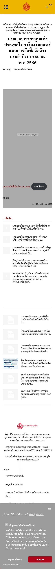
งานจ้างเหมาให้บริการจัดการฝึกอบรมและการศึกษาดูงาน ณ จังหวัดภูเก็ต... (36, 393)
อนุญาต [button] (40, 559)
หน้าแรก (7, 24)
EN (49, 508)
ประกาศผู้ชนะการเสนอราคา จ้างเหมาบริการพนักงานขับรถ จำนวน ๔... (30, 238)
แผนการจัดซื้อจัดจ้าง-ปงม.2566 (16, 186)
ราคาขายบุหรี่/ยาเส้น (15, 475)
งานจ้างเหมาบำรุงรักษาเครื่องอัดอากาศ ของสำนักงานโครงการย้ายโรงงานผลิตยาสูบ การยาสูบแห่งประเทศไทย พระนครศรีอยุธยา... (31, 277)
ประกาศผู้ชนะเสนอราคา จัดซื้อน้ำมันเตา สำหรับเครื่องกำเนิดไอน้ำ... (35, 319)
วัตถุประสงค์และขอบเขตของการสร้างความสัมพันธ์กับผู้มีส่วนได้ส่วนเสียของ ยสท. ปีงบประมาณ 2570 (30, 263)
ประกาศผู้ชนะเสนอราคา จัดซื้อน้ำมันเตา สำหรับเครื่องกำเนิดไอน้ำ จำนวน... (31, 227)
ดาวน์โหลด (39, 186)
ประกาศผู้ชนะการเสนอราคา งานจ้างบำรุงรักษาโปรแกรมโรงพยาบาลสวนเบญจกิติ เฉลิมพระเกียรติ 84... (32, 250)
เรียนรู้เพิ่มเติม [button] (36, 514)
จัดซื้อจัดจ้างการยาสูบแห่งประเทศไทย (31, 24)
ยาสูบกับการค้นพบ (14, 484)
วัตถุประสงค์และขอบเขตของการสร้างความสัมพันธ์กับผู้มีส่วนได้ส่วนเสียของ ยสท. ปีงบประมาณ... (36, 363)
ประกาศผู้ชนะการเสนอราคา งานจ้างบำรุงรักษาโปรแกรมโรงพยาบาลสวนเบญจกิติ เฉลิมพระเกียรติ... (36, 348)
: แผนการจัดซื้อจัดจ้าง (23, 69)
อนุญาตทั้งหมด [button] (15, 559)
